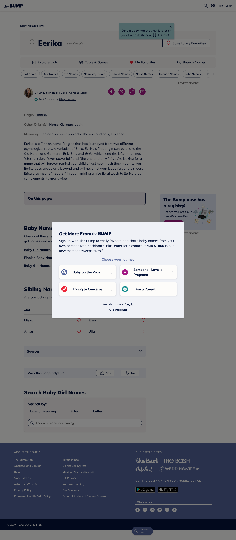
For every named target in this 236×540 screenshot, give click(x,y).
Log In (129, 304)
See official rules (118, 309)
